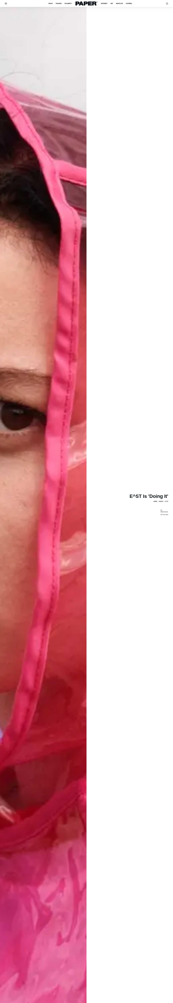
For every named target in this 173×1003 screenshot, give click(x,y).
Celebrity (68, 3)
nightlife (119, 3)
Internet (104, 3)
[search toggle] (167, 3)
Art (111, 3)
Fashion (58, 3)
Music (51, 3)
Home (155, 501)
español (129, 3)
